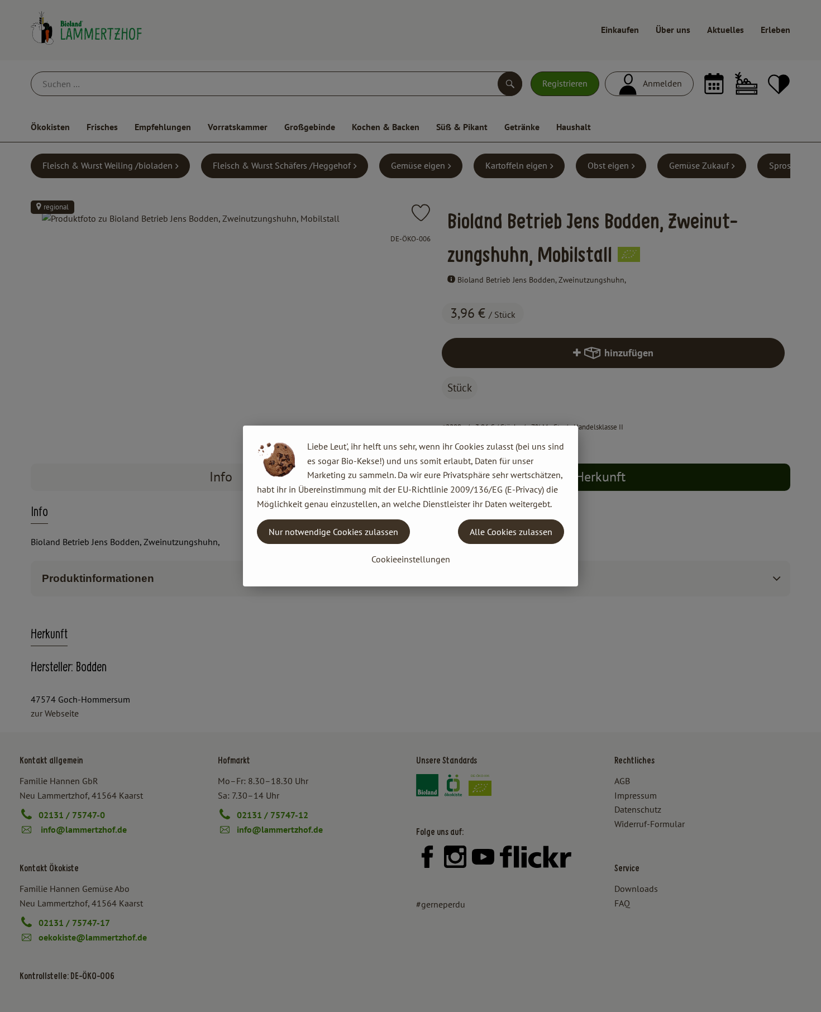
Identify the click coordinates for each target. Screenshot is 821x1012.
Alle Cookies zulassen (511, 531)
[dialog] (410, 506)
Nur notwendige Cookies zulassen (333, 531)
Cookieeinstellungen (410, 559)
